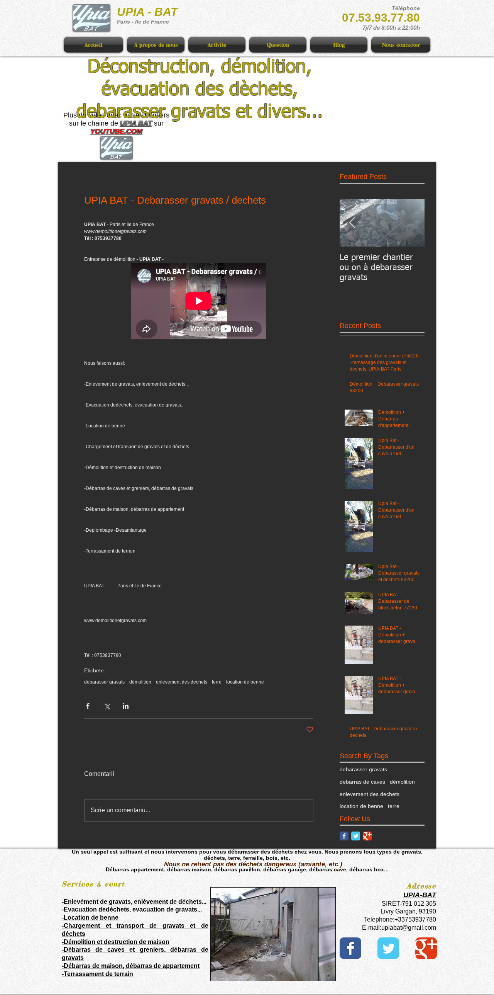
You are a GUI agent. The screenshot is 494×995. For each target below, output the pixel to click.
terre (217, 682)
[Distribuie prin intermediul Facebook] (87, 705)
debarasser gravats (104, 682)
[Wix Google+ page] (426, 948)
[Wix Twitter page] (388, 948)
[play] (316, 974)
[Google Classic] (367, 836)
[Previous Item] (352, 223)
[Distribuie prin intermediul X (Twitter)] (106, 705)
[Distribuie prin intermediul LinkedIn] (125, 705)
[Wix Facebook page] (350, 948)
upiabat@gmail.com (408, 927)
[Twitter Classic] (355, 836)
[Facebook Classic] (344, 836)
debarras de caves (362, 782)
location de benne (245, 682)
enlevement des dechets (181, 682)
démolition (140, 682)
